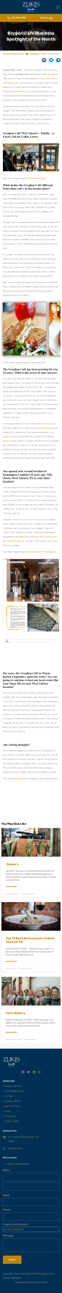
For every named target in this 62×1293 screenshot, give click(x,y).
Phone (7, 1209)
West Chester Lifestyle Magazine (42, 552)
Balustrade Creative (37, 1282)
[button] (44, 60)
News (7, 1111)
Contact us (10, 1116)
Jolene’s (12, 864)
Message (8, 1235)
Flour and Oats (44, 428)
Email (7, 1195)
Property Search (13, 1101)
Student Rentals (13, 1086)
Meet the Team (12, 1106)
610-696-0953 (18, 18)
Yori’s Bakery (16, 1013)
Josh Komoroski (17, 91)
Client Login (46, 18)
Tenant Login (11, 1121)
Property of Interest (16, 1224)
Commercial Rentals (15, 1091)
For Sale (9, 1096)
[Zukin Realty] (31, 10)
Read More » (12, 887)
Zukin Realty (20, 778)
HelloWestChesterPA (37, 178)
